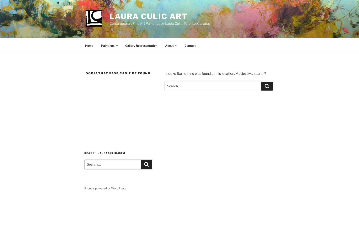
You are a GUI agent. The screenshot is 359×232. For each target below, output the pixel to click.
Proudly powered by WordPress (105, 188)
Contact (190, 45)
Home (89, 45)
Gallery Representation (141, 45)
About (169, 45)
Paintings (107, 45)
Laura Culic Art (148, 16)
